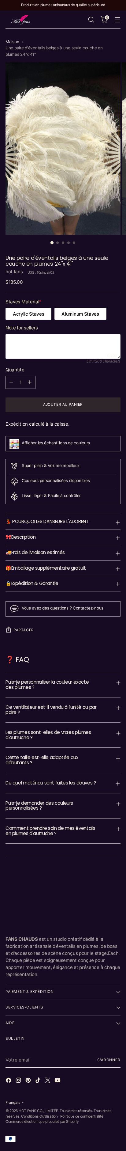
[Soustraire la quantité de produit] (11, 382)
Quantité (15, 370)
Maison (12, 41)
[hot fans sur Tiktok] (38, 1081)
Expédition (17, 424)
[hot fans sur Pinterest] (28, 1081)
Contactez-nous (88, 608)
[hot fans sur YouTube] (58, 1081)
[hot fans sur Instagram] (19, 1081)
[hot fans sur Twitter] (48, 1081)
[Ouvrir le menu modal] (117, 19)
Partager (23, 630)
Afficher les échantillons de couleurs (56, 442)
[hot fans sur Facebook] (9, 1081)
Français (13, 1102)
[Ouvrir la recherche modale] (91, 19)
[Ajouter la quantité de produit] (29, 382)
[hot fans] (21, 19)
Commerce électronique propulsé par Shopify (42, 1121)
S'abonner (108, 1060)
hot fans (14, 272)
